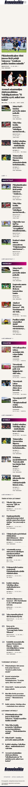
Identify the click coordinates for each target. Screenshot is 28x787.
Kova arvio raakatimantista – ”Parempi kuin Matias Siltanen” (15, 629)
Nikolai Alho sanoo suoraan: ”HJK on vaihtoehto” (14, 504)
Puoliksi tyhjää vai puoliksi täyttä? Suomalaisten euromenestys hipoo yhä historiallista (19, 326)
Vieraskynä (6, 343)
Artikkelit (6, 420)
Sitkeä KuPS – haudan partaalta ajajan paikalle (19, 109)
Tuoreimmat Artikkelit (10, 662)
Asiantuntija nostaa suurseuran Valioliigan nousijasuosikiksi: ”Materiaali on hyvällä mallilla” (15, 554)
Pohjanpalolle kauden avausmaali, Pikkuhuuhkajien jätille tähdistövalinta (15, 570)
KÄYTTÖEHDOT (5, 784)
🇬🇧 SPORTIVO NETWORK (14, 783)
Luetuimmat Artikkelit (10, 711)
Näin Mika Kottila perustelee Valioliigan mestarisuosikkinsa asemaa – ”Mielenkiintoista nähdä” (15, 697)
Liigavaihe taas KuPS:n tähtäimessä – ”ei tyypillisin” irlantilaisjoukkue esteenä (20, 227)
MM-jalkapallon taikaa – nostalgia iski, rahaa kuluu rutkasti (19, 352)
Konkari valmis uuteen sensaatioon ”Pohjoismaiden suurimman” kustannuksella (19, 245)
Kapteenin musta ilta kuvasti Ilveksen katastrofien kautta (19, 288)
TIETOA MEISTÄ (5, 783)
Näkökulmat (7, 264)
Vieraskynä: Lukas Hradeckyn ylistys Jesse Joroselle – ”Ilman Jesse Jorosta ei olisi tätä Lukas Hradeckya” (18, 390)
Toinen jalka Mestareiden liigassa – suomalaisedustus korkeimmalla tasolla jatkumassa (20, 162)
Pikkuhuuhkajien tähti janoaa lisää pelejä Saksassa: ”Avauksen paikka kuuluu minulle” (13, 59)
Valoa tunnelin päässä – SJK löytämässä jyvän (15, 615)
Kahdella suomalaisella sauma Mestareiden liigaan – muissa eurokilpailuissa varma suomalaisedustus (15, 646)
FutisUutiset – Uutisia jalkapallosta (13, 777)
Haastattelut (7, 180)
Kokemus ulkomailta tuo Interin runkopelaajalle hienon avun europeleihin (19, 481)
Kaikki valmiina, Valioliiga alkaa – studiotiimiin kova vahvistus (19, 144)
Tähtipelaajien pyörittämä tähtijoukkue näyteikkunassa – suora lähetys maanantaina (16, 537)
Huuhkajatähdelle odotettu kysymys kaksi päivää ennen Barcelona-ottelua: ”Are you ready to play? (16, 520)
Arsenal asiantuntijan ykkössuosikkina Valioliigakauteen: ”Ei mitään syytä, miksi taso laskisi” (13, 94)
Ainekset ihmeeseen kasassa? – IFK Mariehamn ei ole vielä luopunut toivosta (18, 309)
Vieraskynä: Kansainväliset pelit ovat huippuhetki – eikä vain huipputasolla (19, 370)
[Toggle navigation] (25, 2)
